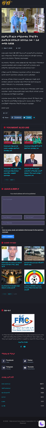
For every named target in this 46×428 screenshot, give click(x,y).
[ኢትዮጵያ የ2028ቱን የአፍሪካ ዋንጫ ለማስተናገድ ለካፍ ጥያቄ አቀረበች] (34, 277)
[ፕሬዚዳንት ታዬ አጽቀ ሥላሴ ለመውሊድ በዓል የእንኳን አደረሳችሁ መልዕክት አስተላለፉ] (13, 160)
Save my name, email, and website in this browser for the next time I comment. (23, 231)
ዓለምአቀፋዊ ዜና (6, 388)
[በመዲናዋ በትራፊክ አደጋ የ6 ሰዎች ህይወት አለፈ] (34, 253)
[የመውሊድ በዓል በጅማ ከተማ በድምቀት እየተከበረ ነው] (33, 137)
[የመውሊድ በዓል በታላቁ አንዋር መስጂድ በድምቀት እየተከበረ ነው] (13, 137)
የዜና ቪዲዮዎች (6, 392)
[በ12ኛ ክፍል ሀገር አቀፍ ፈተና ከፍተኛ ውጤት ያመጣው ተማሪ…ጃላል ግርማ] (12, 253)
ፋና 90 (3, 406)
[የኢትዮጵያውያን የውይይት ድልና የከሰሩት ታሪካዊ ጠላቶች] (12, 277)
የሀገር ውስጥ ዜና (8, 142)
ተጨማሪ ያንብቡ (23, 342)
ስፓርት (3, 397)
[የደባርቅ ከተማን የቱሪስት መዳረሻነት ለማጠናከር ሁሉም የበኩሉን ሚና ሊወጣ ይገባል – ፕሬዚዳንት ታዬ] (33, 160)
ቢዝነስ (3, 401)
